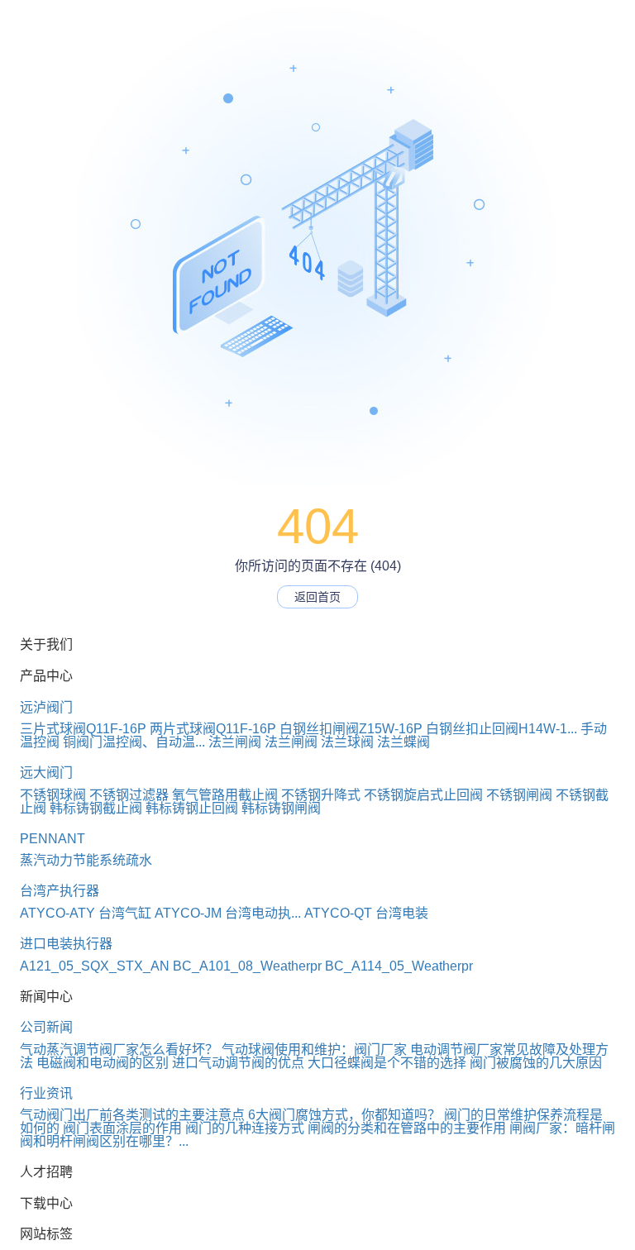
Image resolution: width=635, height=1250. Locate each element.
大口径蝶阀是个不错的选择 (387, 1063)
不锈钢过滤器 (129, 795)
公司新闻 (46, 1027)
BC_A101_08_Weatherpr (247, 966)
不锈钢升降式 (320, 795)
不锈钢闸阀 (519, 795)
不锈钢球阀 (53, 795)
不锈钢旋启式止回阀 (423, 795)
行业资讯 (46, 1093)
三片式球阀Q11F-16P (83, 729)
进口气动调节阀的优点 (238, 1063)
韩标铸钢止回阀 (192, 808)
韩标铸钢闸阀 (281, 808)
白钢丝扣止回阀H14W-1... (501, 729)
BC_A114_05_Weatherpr (399, 966)
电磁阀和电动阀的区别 (102, 1063)
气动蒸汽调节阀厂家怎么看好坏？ (119, 1049)
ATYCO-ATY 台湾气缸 (85, 913)
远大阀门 (46, 773)
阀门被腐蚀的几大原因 (536, 1063)
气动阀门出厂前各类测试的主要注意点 (132, 1115)
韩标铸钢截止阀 (96, 808)
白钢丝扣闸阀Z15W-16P (351, 729)
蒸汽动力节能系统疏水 (86, 860)
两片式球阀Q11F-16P (213, 729)
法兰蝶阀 (403, 742)
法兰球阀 (347, 742)
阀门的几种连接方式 (244, 1128)
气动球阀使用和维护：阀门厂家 (314, 1049)
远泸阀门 (46, 707)
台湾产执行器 (59, 891)
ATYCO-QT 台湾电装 (366, 913)
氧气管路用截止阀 (225, 795)
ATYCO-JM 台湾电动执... (228, 913)
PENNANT (52, 839)
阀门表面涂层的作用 (122, 1128)
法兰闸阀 (234, 742)
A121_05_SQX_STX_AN (94, 966)
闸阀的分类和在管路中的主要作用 (407, 1128)
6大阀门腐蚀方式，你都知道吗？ (344, 1115)
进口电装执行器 (66, 944)
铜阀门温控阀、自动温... (134, 742)
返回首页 (317, 597)
